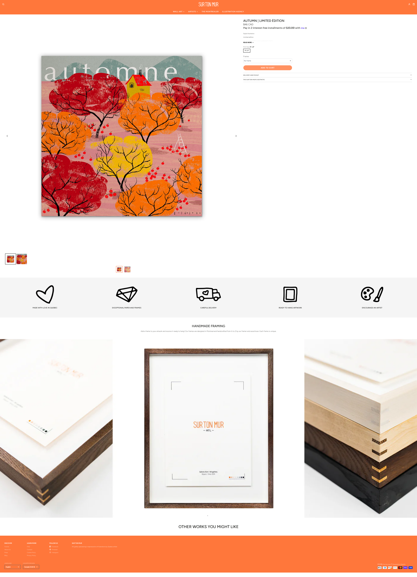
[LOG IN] (409, 4)
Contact (29, 549)
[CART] (414, 4)
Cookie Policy (31, 552)
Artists (192, 12)
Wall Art (177, 12)
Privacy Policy (31, 555)
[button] (207, 515)
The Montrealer (210, 12)
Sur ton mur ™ (387, 564)
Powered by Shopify (399, 564)
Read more (247, 42)
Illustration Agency (233, 12)
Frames (6, 546)
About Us (7, 549)
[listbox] (267, 61)
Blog (5, 555)
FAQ (28, 546)
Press (6, 552)
